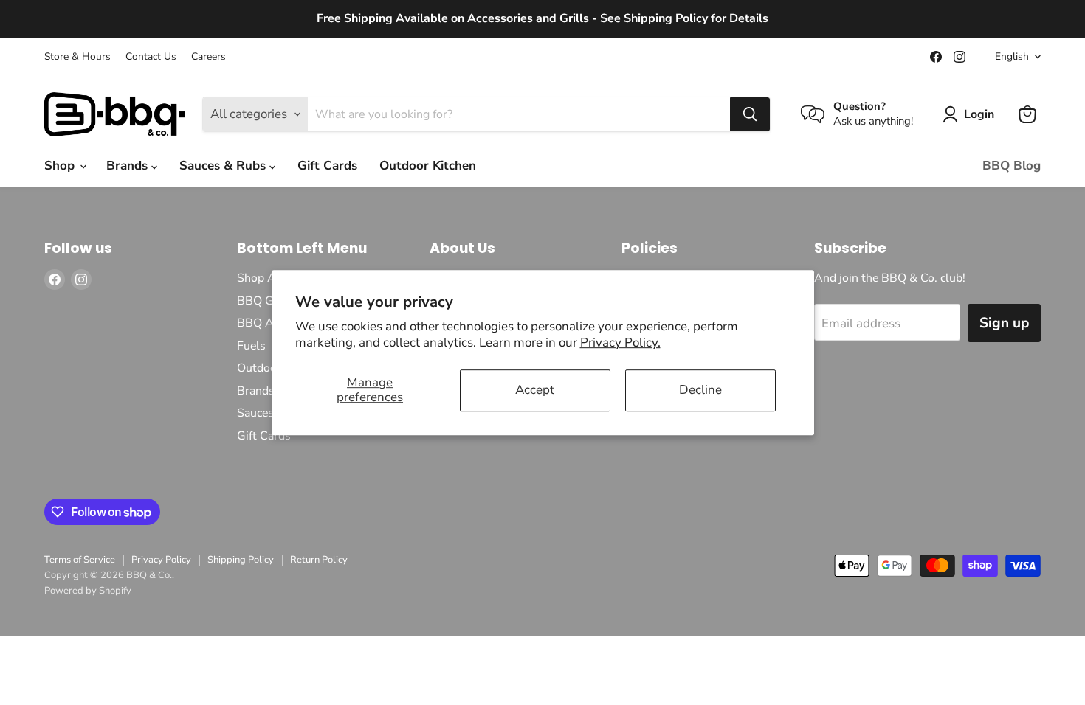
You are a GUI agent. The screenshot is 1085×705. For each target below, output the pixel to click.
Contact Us (150, 57)
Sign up (1004, 323)
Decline (700, 389)
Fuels (251, 346)
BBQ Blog (1011, 165)
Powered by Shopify (87, 590)
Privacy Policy (161, 559)
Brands (128, 165)
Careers (208, 57)
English (1012, 56)
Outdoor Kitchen (427, 165)
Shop (61, 165)
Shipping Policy (240, 559)
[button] (971, 114)
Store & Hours (77, 57)
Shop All (260, 278)
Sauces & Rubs (224, 165)
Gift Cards (327, 165)
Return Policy (319, 559)
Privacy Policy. (620, 342)
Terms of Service (79, 559)
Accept (534, 389)
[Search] (750, 114)
